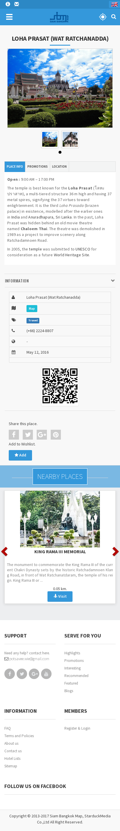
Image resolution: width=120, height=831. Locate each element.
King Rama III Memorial (60, 551)
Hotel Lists (12, 758)
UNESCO (82, 249)
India (15, 217)
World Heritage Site (71, 254)
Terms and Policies (19, 735)
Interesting (72, 668)
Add (22, 455)
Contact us (13, 750)
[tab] (60, 280)
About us (11, 743)
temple (35, 249)
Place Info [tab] (15, 166)
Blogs (68, 690)
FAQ (7, 728)
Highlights (72, 653)
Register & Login (77, 728)
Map (32, 309)
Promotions (74, 660)
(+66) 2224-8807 (40, 330)
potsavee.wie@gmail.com (28, 658)
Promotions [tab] (37, 166)
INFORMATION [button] (17, 280)
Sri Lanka (64, 217)
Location (59, 166)
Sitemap (10, 766)
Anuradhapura (40, 217)
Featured (71, 683)
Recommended (76, 675)
